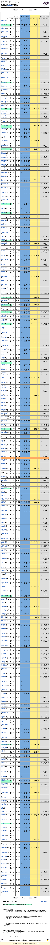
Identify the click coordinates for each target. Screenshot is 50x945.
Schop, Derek (3, 185)
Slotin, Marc (3, 479)
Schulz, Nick (3, 212)
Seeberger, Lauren (4, 252)
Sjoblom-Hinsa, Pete (4, 441)
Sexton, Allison (3, 291)
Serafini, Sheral (3, 279)
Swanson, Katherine (4, 870)
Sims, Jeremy (3, 422)
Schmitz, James (4, 169)
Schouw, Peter (3, 189)
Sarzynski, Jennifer (4, 89)
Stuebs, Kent (3, 812)
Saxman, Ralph (3, 115)
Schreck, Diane (3, 192)
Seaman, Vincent (4, 243)
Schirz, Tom (3, 155)
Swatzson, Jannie (4, 875)
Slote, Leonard (3, 477)
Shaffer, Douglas (4, 300)
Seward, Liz (3, 288)
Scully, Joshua (3, 242)
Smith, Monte (3, 519)
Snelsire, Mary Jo (4, 542)
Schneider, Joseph (4, 174)
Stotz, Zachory (3, 779)
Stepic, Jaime (3, 726)
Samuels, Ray (3, 48)
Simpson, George (4, 420)
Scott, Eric (3, 236)
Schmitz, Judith (3, 171)
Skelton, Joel (3, 451)
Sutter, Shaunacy (4, 852)
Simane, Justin (3, 402)
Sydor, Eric (3, 883)
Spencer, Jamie (3, 620)
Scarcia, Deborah (4, 123)
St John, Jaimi (3, 661)
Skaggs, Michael (4, 444)
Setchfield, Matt (3, 280)
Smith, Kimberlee (4, 510)
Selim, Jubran (3, 267)
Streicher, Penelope (4, 792)
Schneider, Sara (4, 176)
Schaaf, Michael (4, 125)
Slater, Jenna (3, 471)
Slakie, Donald (3, 468)
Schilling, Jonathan (4, 148)
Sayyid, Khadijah (4, 119)
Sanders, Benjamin (4, 56)
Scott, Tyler (3, 240)
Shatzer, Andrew (4, 315)
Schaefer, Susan (4, 128)
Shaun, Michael (3, 316)
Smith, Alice (3, 492)
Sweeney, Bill (3, 879)
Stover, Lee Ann (4, 783)
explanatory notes (10, 5)
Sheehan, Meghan (4, 335)
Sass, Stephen (3, 91)
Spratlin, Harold (3, 648)
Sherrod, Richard (4, 349)
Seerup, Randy (3, 255)
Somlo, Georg (3, 570)
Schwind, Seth (3, 235)
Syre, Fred (3, 888)
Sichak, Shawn (3, 382)
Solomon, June (3, 569)
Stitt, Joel (2, 756)
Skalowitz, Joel (3, 448)
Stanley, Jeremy (4, 685)
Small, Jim (3, 485)
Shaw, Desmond (4, 320)
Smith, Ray (3, 525)
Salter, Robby (3, 41)
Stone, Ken (3, 766)
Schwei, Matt (3, 227)
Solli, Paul (2, 567)
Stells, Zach (3, 716)
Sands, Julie (3, 63)
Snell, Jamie (3, 541)
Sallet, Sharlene (4, 39)
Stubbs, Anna (3, 804)
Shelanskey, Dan (4, 337)
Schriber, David (3, 197)
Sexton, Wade (3, 295)
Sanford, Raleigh (4, 69)
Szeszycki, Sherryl (4, 891)
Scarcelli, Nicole (4, 121)
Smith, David (3, 495)
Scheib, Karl (3, 136)
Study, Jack (3, 811)
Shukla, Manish (3, 367)
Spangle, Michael (4, 606)
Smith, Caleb (3, 494)
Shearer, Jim (3, 327)
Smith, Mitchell (3, 518)
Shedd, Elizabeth (4, 332)
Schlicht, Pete (3, 157)
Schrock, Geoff (3, 201)
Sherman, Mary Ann (4, 345)
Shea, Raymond (4, 325)
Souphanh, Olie (3, 595)
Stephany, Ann (3, 717)
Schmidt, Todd (3, 165)
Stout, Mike (3, 780)
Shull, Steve (3, 369)
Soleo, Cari (3, 562)
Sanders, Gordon (4, 58)
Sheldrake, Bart (4, 340)
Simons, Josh (3, 412)
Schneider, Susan (4, 178)
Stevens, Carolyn (4, 737)
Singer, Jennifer (4, 427)
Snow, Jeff (3, 549)
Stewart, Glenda (4, 743)
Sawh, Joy (2, 107)
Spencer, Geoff (3, 617)
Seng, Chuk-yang (4, 276)
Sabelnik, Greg (3, 20)
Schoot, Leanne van (4, 183)
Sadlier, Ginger (3, 21)
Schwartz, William (4, 224)
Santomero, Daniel (4, 77)
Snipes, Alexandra (4, 546)
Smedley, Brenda (4, 487)
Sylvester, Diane (4, 884)
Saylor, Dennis (3, 117)
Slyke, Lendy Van (4, 483)
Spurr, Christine (4, 657)
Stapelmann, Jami (4, 689)
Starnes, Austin (3, 697)
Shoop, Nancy (3, 360)
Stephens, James (4, 721)
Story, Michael (3, 776)
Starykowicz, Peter (4, 699)
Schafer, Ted (3, 129)
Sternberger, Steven (4, 729)
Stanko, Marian (3, 678)
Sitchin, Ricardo (4, 432)
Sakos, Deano (3, 28)
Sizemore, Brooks (4, 435)
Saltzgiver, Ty (3, 44)
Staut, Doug (3, 704)
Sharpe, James (3, 313)
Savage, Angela (4, 101)
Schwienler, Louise (4, 232)
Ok (37, 943)
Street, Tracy (3, 789)
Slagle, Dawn (3, 465)
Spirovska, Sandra (4, 645)
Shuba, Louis (3, 364)
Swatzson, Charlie (4, 872)
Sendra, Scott (3, 271)
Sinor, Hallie (3, 431)
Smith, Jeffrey (3, 505)
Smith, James (3, 499)
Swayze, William (4, 877)
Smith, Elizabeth (4, 498)
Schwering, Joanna (4, 229)
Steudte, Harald (3, 732)
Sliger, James (3, 476)
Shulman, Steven (4, 372)
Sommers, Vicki (4, 578)
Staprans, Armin (4, 692)
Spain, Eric (3, 602)
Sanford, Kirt (3, 65)
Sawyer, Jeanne (4, 113)
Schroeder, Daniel (4, 203)
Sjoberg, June (3, 437)
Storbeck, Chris (4, 771)
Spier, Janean (3, 633)
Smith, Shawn (3, 526)
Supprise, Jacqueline (4, 842)
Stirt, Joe (2, 754)
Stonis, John (3, 768)
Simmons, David (4, 407)
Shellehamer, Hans (4, 342)
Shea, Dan (2, 323)
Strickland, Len (3, 800)
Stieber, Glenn (3, 748)
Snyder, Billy (3, 550)
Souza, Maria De (4, 599)
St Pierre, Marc (3, 662)
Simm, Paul (3, 405)
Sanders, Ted (3, 60)
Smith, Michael (3, 514)
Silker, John (3, 398)
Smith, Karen (3, 507)
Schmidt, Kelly (3, 164)
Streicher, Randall (4, 795)
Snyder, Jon (3, 553)
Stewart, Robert (4, 745)
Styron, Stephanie (4, 816)
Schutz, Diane (3, 219)
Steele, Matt (3, 708)
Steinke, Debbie (4, 714)
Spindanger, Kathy (4, 637)
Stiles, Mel (2, 751)
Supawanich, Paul (4, 839)
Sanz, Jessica (3, 82)
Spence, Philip (3, 614)
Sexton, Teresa (3, 293)
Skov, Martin (3, 460)
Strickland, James (4, 797)
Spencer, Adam (3, 616)
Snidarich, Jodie (4, 545)
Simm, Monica (3, 403)
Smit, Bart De (3, 490)
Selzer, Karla (3, 269)
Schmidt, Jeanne (4, 161)
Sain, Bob (2, 27)
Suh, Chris (3, 823)
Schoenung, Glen (4, 180)
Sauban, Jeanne (4, 94)
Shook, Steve (3, 358)
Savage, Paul (3, 102)
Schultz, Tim (3, 208)
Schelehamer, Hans (4, 140)
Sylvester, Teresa (4, 886)
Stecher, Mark (3, 706)
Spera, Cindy (3, 624)
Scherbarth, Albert (4, 145)
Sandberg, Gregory (4, 53)
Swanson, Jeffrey (4, 864)
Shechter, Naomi (4, 329)
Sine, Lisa (2, 425)
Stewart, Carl (3, 741)
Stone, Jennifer (3, 764)
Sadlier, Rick (3, 24)
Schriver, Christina (4, 199)
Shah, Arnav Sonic (4, 304)
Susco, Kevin (3, 844)
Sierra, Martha (3, 390)
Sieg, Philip (3, 385)
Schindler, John (3, 152)
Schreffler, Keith (4, 193)
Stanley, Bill (3, 681)
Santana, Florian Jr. (4, 72)
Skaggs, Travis (3, 445)
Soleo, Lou (3, 565)
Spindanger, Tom (4, 640)
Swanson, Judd (3, 867)
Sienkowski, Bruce (4, 387)
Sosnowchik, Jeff (4, 586)
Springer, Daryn (4, 650)
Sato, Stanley (3, 93)
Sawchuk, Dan (3, 105)
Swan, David (3, 859)
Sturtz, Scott (3, 814)
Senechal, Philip (4, 273)
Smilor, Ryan (3, 488)
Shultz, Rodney (3, 374)
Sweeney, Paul (3, 881)
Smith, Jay (3, 501)
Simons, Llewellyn (4, 413)
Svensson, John (4, 856)
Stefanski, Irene (4, 710)
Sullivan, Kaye (3, 824)
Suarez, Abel (3, 819)
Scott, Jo (2, 237)
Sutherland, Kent (4, 847)
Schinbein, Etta (3, 150)
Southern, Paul (3, 598)
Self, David (3, 264)
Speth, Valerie (3, 628)
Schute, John (3, 217)
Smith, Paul (3, 522)
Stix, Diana (3, 758)
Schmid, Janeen (4, 160)
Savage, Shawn (3, 104)
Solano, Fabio (3, 561)
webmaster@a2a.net (35, 939)
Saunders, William (4, 98)
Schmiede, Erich (4, 167)
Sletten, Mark (3, 473)
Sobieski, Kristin (4, 558)
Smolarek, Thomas (4, 533)
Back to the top (44, 901)
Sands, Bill (3, 61)
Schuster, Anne (3, 215)
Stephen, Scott (3, 719)
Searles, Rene (3, 246)
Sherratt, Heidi (3, 348)
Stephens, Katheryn (4, 724)
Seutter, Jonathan (4, 284)
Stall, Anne (3, 673)
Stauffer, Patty (3, 701)
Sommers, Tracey (4, 575)
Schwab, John (3, 220)
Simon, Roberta (3, 410)
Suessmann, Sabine (4, 820)
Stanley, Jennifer (4, 682)
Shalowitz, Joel (3, 309)
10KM (35, 9)
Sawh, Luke (3, 108)
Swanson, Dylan (4, 863)
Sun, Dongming (3, 830)
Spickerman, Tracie (4, 630)
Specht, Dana (3, 610)
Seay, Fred (3, 250)
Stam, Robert (3, 676)
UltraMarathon (21, 9)
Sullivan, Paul (3, 827)
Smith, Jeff (3, 502)
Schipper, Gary (3, 153)
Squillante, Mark (4, 658)
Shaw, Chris (3, 319)
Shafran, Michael (4, 303)
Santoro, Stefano (4, 80)
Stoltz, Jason (3, 762)
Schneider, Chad (4, 172)
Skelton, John (3, 453)
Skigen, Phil (3, 456)
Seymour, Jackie (4, 299)
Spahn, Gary (3, 601)
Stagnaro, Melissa (4, 668)
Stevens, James (4, 740)
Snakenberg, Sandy (4, 538)
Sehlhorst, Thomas (4, 259)
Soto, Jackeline (3, 590)
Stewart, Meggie (4, 744)
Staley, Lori (3, 670)
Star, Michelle (3, 693)
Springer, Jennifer (4, 653)
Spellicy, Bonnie (4, 613)
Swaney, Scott (3, 860)
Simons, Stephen (4, 418)
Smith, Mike (3, 515)
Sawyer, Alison (3, 111)
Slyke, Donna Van (4, 480)
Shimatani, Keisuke (4, 354)
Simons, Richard (4, 416)
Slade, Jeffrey (3, 463)
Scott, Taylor (3, 239)
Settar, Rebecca (4, 281)
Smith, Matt (3, 511)
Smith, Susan (3, 529)
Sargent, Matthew (4, 84)
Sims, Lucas (3, 424)
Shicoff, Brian (3, 352)
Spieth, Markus (3, 636)
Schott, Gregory (4, 187)
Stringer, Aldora (4, 801)
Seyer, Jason (3, 297)
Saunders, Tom (3, 96)
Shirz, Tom (3, 357)
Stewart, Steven (4, 747)
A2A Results (6, 1)
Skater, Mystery (4, 449)
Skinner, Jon (3, 459)
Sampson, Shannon (4, 45)
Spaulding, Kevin (4, 609)
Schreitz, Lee (3, 196)
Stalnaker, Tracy (4, 674)
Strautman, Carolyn (4, 787)
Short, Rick (3, 361)
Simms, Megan (3, 409)
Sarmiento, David (4, 86)
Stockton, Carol (3, 759)
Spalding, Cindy (3, 603)
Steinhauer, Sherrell (4, 712)
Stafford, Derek (3, 664)
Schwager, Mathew (4, 222)
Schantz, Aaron (3, 132)
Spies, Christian (4, 634)
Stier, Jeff (2, 750)
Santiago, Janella (4, 74)
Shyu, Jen (2, 377)
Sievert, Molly (3, 395)
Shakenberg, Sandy (4, 307)
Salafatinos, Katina (4, 31)
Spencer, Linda (3, 622)
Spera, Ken (3, 625)
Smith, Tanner (3, 530)
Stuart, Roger (3, 803)
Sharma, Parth (3, 311)
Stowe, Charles (3, 784)
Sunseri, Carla (3, 835)
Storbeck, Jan (3, 774)
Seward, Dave (3, 287)
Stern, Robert (3, 728)
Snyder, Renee (3, 555)
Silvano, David (3, 401)
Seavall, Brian (3, 248)
